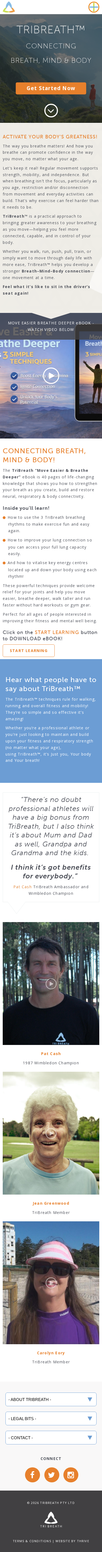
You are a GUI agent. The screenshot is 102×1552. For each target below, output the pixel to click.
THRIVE (83, 1541)
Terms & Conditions (32, 1541)
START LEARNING (29, 650)
